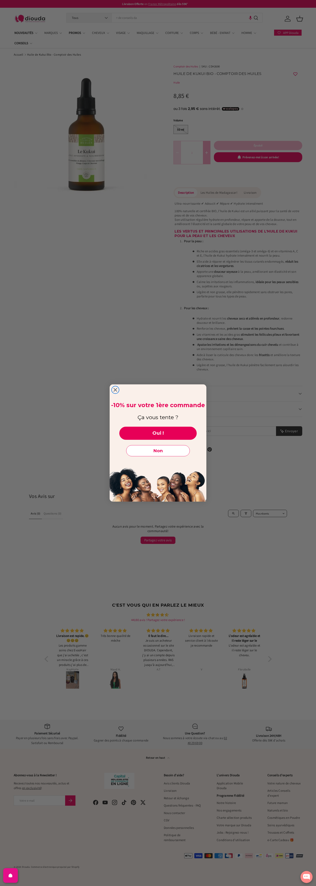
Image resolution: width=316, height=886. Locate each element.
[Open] (10, 875)
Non (158, 450)
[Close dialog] (115, 390)
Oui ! (158, 433)
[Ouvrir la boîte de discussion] (307, 877)
